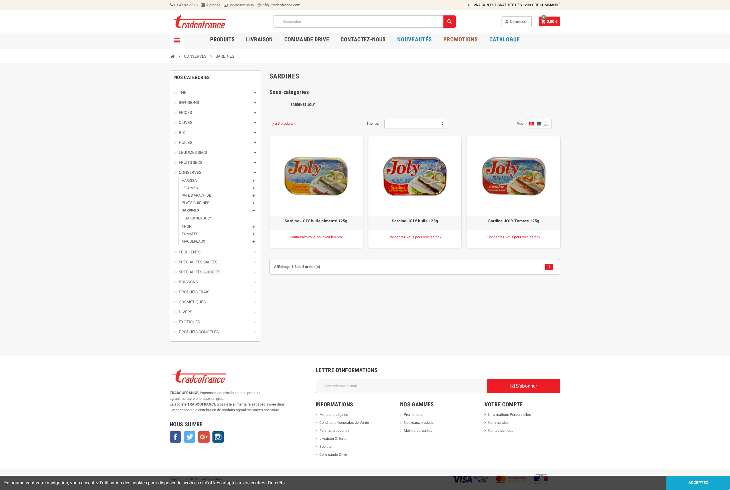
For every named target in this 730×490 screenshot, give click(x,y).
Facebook (175, 437)
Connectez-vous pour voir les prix (316, 237)
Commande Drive (333, 454)
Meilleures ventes (418, 430)
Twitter (189, 437)
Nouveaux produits (419, 422)
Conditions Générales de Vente (344, 422)
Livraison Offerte (332, 438)
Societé (325, 446)
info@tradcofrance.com (278, 5)
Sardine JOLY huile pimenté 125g (316, 221)
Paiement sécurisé (334, 430)
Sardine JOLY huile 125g (415, 221)
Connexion (516, 21)
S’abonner (526, 386)
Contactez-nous (241, 5)
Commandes (498, 422)
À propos (212, 5)
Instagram (218, 437)
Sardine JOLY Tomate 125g (514, 221)
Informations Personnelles (509, 414)
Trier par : (374, 123)
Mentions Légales (333, 414)
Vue (520, 123)
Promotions (413, 414)
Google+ (204, 437)
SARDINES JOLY (303, 104)
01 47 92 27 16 (185, 5)
